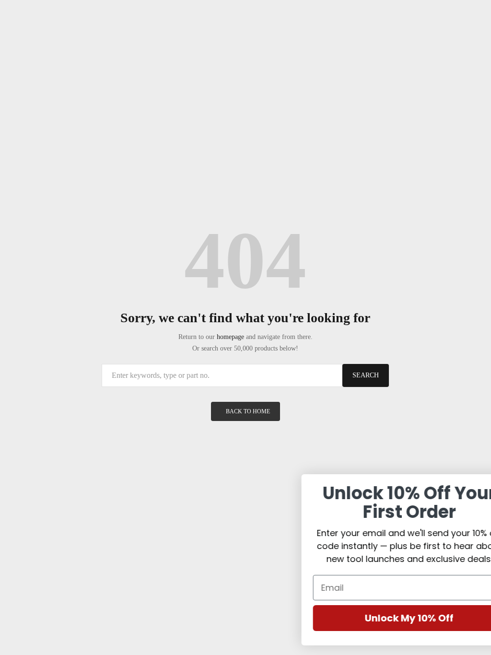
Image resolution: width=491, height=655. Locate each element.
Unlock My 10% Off (380, 618)
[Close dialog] (476, 486)
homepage (230, 336)
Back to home (248, 411)
